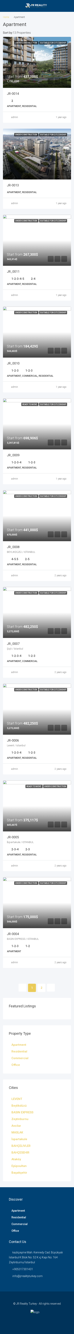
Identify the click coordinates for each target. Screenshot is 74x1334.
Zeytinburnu (19, 1119)
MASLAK (17, 1132)
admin (14, 117)
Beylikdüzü (19, 1105)
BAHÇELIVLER (21, 1146)
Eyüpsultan (19, 1166)
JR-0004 (13, 934)
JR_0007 (13, 644)
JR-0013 (13, 185)
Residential (19, 1051)
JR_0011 (13, 271)
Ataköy (16, 1159)
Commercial (19, 1058)
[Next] (51, 988)
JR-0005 (13, 837)
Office (15, 1065)
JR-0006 (13, 740)
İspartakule (19, 1139)
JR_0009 (13, 455)
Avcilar (16, 1126)
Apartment (18, 1045)
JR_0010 (13, 363)
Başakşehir (19, 1172)
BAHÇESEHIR (20, 1152)
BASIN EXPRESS (22, 1112)
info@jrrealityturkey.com (27, 1276)
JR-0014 (13, 94)
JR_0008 (13, 547)
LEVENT (16, 1099)
